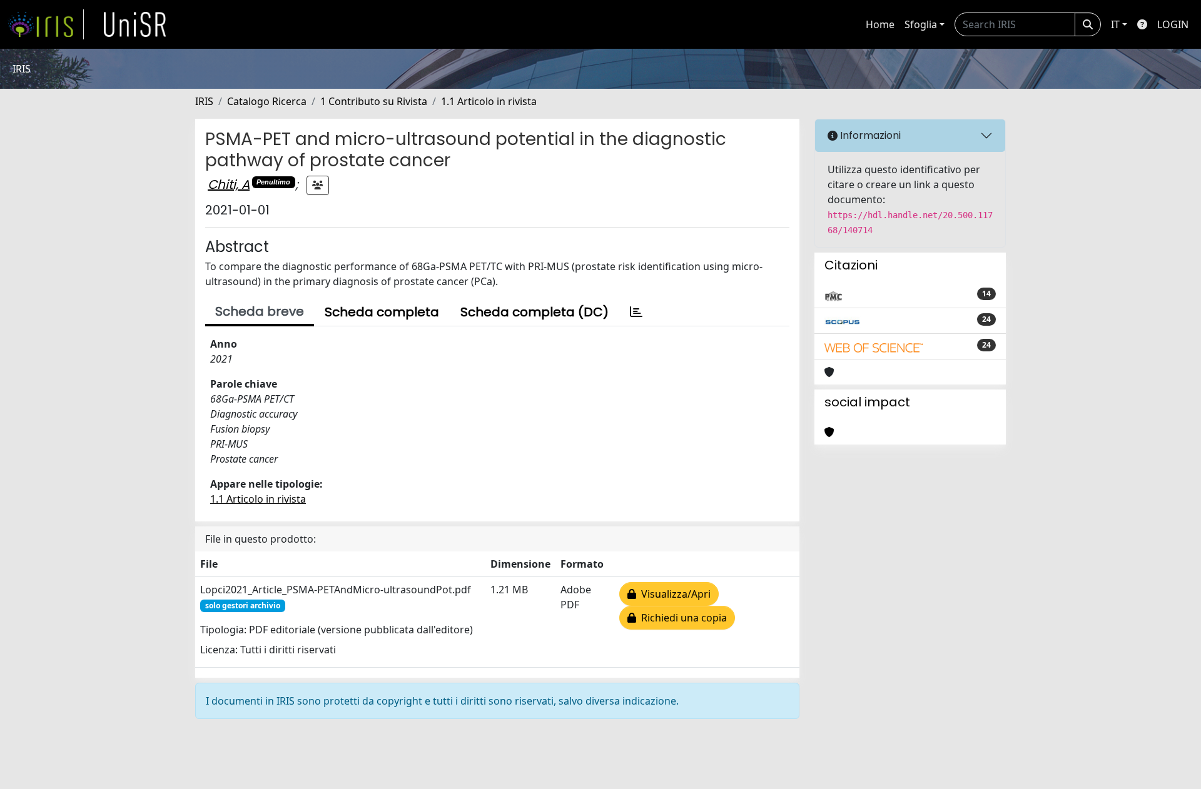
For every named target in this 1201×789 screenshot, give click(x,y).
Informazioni (869, 135)
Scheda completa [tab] (382, 312)
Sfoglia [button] (921, 24)
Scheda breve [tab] (259, 311)
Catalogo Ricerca (267, 101)
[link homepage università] (135, 24)
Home (880, 24)
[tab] (636, 312)
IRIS (204, 101)
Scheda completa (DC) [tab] (534, 312)
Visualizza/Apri (673, 594)
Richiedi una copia (681, 618)
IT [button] (1115, 24)
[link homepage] (46, 24)
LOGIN (1172, 24)
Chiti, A (229, 184)
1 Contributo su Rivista (373, 101)
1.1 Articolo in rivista (489, 101)
